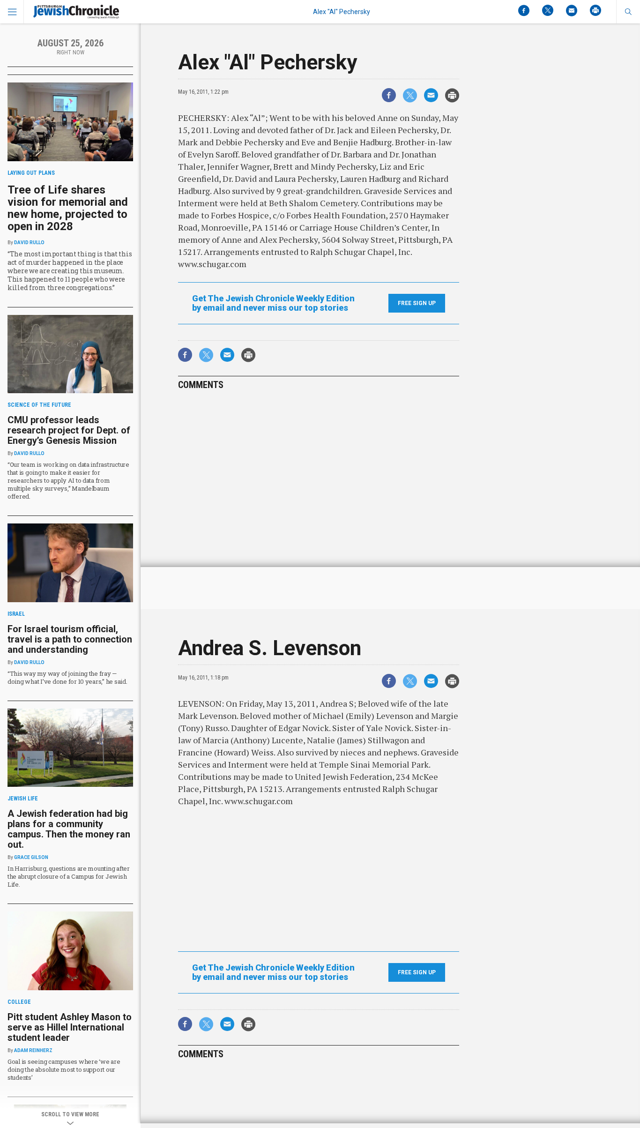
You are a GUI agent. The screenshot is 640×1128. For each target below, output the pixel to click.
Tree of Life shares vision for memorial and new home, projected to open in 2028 (67, 208)
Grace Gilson (31, 857)
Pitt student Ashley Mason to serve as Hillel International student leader (69, 1027)
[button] (628, 11)
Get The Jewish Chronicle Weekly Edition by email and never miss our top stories (273, 303)
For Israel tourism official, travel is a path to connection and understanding (69, 639)
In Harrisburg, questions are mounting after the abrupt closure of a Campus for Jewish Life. (68, 876)
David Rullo (29, 242)
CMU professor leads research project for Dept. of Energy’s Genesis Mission (68, 430)
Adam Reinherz (33, 1050)
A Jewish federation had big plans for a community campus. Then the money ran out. (68, 829)
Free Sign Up (417, 303)
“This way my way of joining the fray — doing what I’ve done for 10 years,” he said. (67, 677)
